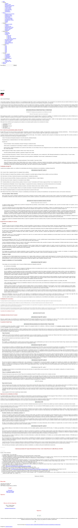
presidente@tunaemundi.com (10, 508)
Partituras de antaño (8, 15)
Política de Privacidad (10, 491)
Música (4, 12)
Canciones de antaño (9, 18)
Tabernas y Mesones (8, 28)
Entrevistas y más (8, 61)
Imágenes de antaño (8, 24)
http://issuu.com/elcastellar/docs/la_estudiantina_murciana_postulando (18, 465)
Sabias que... (7, 32)
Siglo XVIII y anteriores (11, 38)
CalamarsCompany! (8, 526)
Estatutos (6, 3)
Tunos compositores (8, 17)
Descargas (7, 43)
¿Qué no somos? (8, 7)
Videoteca (7, 25)
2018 (6, 48)
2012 (6, 45)
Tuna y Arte (5, 62)
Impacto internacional (9, 42)
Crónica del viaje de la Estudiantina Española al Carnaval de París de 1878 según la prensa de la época (29, 469)
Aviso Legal (10, 490)
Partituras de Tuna (8, 14)
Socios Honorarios (8, 9)
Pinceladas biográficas (9, 39)
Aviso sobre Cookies (10, 492)
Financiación (7, 10)
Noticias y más (7, 60)
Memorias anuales (8, 6)
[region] (39, 78)
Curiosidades (7, 57)
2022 (6, 50)
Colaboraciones (8, 56)
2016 (6, 47)
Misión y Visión (8, 4)
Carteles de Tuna (8, 26)
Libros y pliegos (8, 41)
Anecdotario (7, 55)
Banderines (7, 30)
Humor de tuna (7, 29)
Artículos (6, 34)
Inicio (4, 1)
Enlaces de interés (8, 58)
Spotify (6, 22)
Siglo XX (9, 36)
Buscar (1, 65)
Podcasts (4, 63)
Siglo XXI (9, 35)
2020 (6, 49)
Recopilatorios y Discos (9, 19)
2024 (6, 51)
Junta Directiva (7, 11)
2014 (6, 46)
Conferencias (7, 33)
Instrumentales (7, 16)
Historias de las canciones (9, 13)
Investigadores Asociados (9, 5)
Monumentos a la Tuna (9, 27)
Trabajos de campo (8, 40)
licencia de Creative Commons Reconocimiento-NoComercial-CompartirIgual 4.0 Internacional (43, 524)
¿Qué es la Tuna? (8, 8)
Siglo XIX (9, 37)
